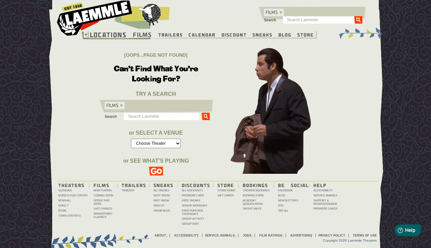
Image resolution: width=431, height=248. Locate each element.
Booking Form (253, 195)
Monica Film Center (73, 195)
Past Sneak (161, 200)
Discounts (196, 185)
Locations (108, 34)
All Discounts (192, 190)
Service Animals (325, 195)
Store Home (226, 190)
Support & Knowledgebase (325, 202)
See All (283, 210)
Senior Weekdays (194, 205)
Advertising (301, 235)
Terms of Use (365, 235)
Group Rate (190, 223)
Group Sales (252, 208)
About (160, 235)
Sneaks (262, 34)
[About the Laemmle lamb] (150, 14)
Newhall (64, 200)
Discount (234, 34)
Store (305, 34)
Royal (62, 210)
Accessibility (323, 190)
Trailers (170, 34)
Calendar (202, 34)
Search (270, 20)
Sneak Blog (162, 210)
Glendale (65, 190)
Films (142, 34)
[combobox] (274, 12)
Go (358, 19)
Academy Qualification (253, 202)
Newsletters (288, 200)
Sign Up (159, 205)
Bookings (255, 185)
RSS (281, 205)
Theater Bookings (256, 190)
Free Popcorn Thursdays (192, 212)
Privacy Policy (332, 235)
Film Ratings (270, 235)
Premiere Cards (325, 208)
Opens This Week (101, 202)
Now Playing (103, 190)
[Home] (113, 19)
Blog (285, 34)
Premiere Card (193, 195)
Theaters (71, 185)
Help (320, 185)
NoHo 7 (63, 205)
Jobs (247, 235)
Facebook (285, 190)
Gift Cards (226, 195)
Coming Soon (103, 195)
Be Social (293, 185)
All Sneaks (161, 190)
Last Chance (103, 208)
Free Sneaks (191, 200)
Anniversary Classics (103, 215)
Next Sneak (162, 195)
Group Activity (193, 218)
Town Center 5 (69, 215)
